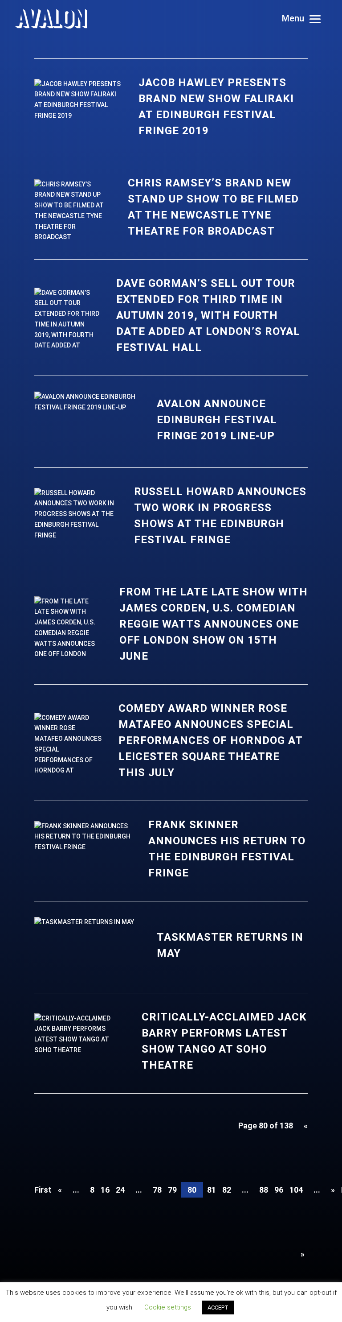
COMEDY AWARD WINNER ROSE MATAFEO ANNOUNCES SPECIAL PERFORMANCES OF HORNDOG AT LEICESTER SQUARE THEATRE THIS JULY (210, 740)
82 (226, 1189)
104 (296, 1189)
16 (105, 1189)
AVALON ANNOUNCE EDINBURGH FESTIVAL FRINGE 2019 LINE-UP (217, 419)
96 (278, 1189)
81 (211, 1189)
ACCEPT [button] (218, 1307)
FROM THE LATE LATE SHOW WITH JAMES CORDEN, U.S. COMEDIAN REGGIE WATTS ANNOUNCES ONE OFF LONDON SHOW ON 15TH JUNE (213, 624)
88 (263, 1189)
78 (157, 1189)
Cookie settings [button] (167, 1307)
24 (120, 1189)
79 (172, 1189)
